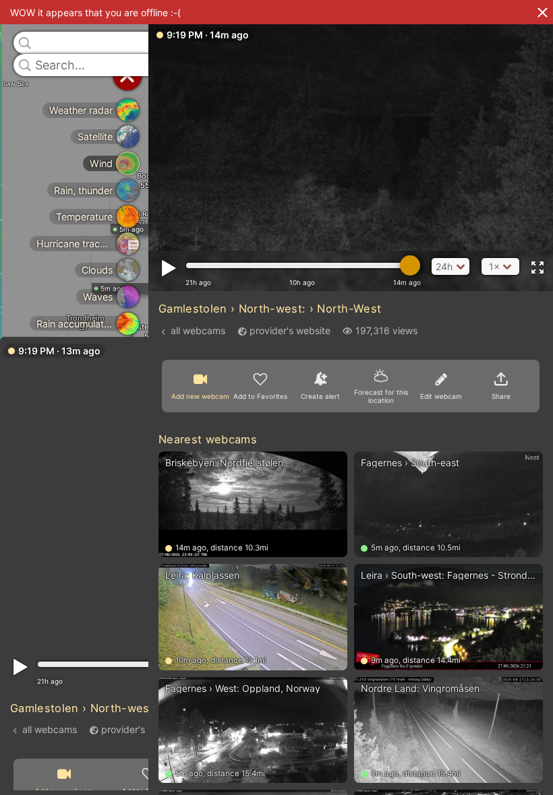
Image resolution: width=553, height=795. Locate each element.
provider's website (141, 728)
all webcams (49, 728)
